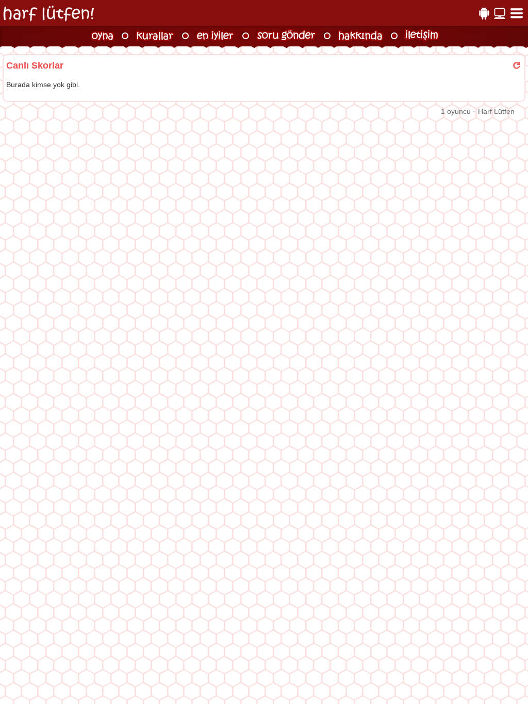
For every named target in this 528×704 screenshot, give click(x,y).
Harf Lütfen (496, 111)
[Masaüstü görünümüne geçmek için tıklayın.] (499, 13)
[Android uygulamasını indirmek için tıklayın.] (483, 13)
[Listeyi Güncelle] (517, 65)
